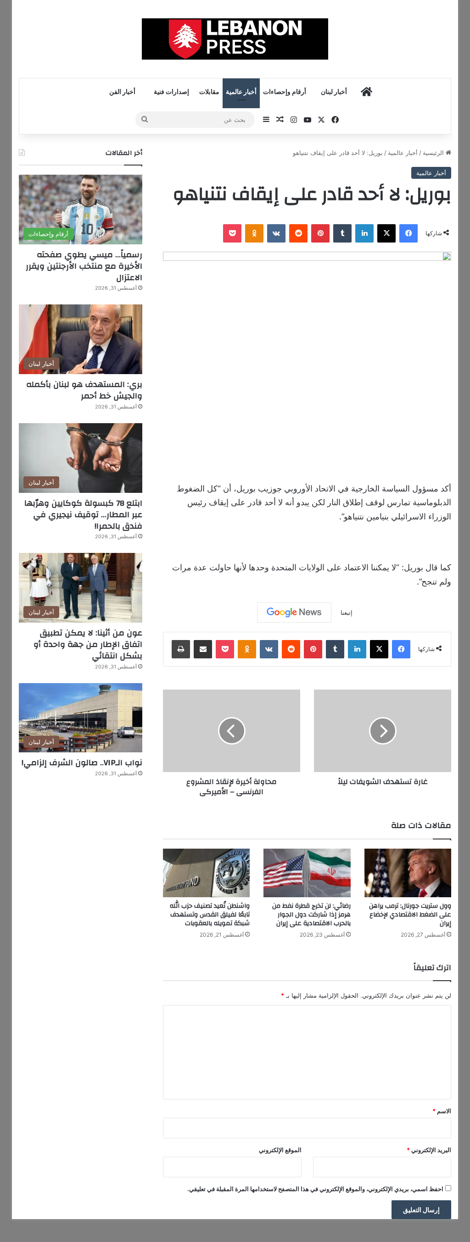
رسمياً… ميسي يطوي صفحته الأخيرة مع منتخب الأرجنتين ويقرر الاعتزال (84, 266)
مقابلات (209, 92)
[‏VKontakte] (276, 233)
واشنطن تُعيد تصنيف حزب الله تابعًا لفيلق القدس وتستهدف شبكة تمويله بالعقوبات (210, 914)
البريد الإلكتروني (429, 1150)
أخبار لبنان (334, 92)
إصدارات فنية (171, 92)
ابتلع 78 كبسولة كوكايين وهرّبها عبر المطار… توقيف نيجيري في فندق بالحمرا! (83, 515)
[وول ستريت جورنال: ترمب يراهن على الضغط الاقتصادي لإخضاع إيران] (408, 873)
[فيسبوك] (408, 233)
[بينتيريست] (320, 233)
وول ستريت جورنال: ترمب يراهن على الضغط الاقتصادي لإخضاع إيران (410, 914)
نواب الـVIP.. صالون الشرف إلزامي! (82, 762)
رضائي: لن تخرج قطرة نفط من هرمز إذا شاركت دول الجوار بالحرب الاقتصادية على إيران (311, 914)
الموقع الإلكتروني (280, 1150)
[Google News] (294, 612)
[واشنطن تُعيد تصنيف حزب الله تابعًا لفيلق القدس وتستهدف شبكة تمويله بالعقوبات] (206, 873)
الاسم (441, 1111)
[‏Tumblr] (342, 233)
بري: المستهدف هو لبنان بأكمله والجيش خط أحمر (84, 390)
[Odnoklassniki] (254, 233)
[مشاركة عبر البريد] (203, 649)
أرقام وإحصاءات (284, 92)
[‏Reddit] (298, 233)
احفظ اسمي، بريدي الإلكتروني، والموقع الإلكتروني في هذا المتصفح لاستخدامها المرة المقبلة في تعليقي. (315, 1188)
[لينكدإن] (364, 233)
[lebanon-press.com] (235, 39)
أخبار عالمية (241, 92)
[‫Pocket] (232, 233)
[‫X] (386, 233)
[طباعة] (181, 649)
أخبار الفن (122, 92)
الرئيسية (434, 152)
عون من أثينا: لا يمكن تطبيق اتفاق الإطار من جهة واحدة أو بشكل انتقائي (88, 644)
